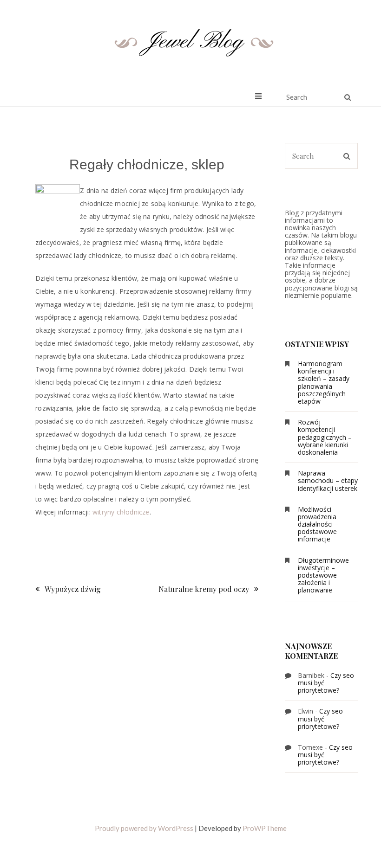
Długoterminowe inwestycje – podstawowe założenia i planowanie (323, 575)
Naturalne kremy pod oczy (203, 589)
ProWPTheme (265, 828)
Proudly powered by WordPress (144, 828)
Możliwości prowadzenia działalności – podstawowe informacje (318, 524)
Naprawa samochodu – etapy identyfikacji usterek (328, 480)
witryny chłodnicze (121, 512)
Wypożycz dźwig (73, 589)
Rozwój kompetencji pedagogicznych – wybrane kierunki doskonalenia (325, 437)
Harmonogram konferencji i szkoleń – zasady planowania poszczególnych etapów (323, 382)
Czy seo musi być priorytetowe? (320, 718)
